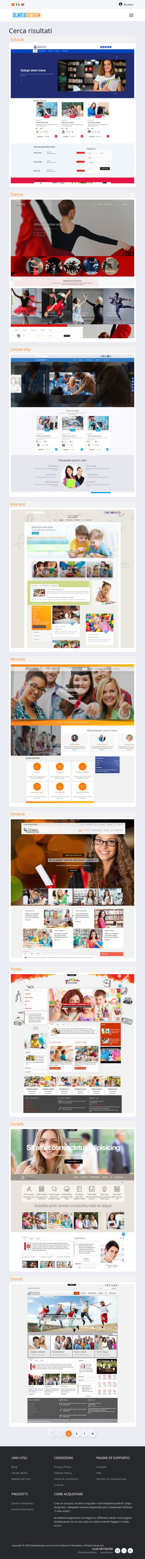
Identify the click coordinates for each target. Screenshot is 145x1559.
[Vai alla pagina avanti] (84, 1433)
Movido (17, 659)
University (20, 349)
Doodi (16, 1279)
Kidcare (17, 504)
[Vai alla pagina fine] (92, 1433)
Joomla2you (106, 1552)
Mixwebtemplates (87, 1552)
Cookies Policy (63, 1473)
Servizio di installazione (111, 1479)
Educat (17, 39)
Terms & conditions (66, 1479)
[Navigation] (131, 15)
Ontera (17, 814)
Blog (14, 1467)
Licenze (58, 1485)
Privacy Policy (62, 1467)
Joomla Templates (22, 1503)
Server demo (19, 1473)
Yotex (16, 969)
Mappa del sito (20, 1479)
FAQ (99, 1473)
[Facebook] (117, 1551)
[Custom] (130, 1551)
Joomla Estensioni (22, 1509)
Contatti (101, 1467)
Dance (16, 194)
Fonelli (17, 1124)
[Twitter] (124, 1551)
